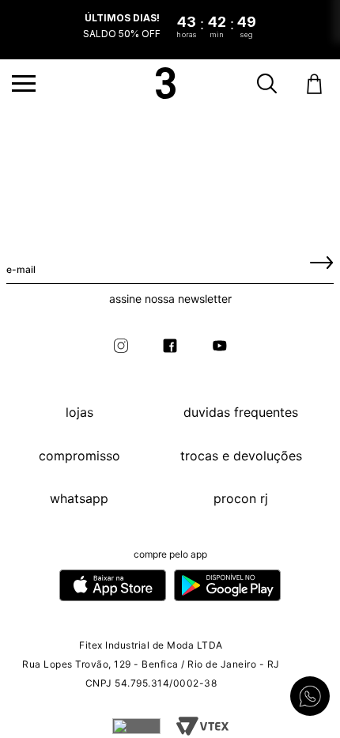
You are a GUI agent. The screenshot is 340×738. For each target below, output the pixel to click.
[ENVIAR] (322, 262)
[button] (24, 83)
